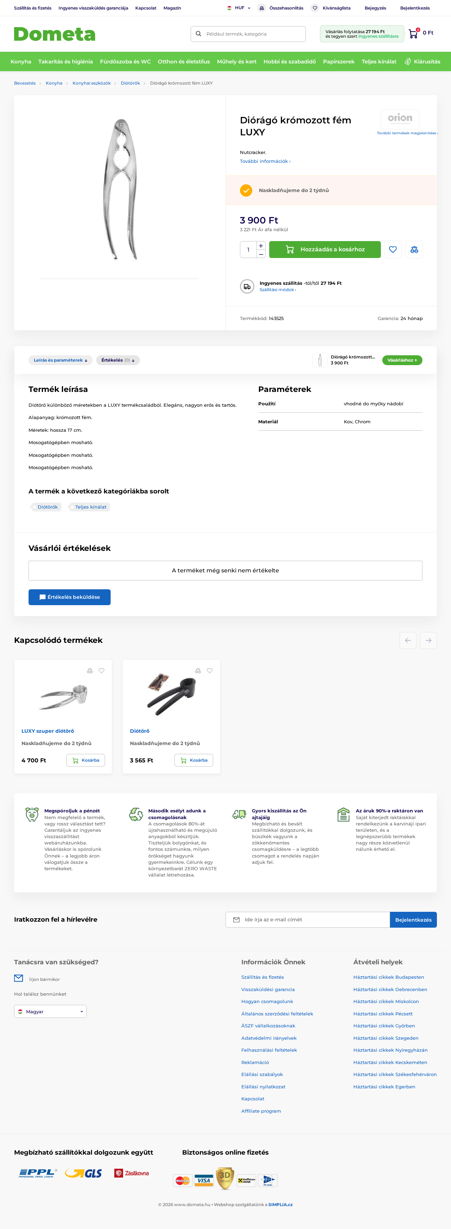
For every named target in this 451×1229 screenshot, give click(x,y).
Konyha (54, 83)
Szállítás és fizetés (32, 8)
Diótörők (130, 83)
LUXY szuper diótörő (47, 731)
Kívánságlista (337, 8)
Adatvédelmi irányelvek (269, 1038)
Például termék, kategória (236, 34)
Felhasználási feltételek (269, 1050)
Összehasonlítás (286, 8)
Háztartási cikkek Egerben (384, 1086)
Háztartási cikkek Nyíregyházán (390, 1050)
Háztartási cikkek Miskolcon (386, 1001)
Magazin (172, 8)
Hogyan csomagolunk (267, 1001)
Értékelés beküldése (73, 597)
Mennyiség (248, 249)
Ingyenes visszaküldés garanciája (93, 8)
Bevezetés (25, 83)
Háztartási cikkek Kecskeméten (390, 1062)
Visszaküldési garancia (268, 989)
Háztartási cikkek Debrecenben (390, 989)
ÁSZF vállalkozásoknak (268, 1025)
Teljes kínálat (90, 507)
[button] (101, 670)
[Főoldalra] (54, 34)
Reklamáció (255, 1062)
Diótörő (139, 731)
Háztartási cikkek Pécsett (383, 1013)
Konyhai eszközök (92, 83)
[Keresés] (198, 34)
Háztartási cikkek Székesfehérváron (395, 1074)
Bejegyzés (375, 8)
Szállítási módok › (278, 289)
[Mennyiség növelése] (261, 245)
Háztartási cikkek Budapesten (388, 977)
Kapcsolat (145, 8)
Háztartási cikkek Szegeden (386, 1038)
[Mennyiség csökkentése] (261, 254)
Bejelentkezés (415, 8)
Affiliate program (261, 1111)
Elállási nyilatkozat (263, 1086)
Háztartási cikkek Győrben (384, 1025)
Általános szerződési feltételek (277, 1013)
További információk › (265, 161)
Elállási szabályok (262, 1074)
